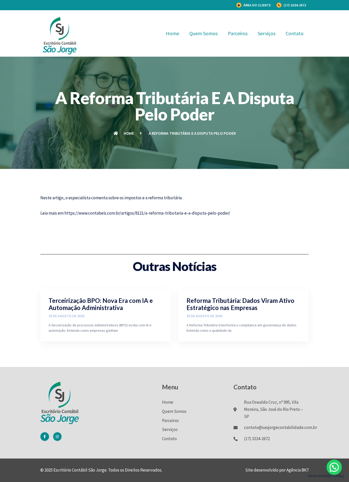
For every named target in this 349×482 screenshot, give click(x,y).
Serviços (266, 33)
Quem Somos (203, 33)
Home (172, 33)
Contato (295, 33)
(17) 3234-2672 (295, 5)
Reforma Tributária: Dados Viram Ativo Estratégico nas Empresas (240, 304)
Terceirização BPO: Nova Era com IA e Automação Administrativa (101, 304)
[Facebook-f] (44, 436)
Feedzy (338, 475)
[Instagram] (57, 436)
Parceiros (238, 33)
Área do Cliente (257, 5)
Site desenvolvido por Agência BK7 (277, 470)
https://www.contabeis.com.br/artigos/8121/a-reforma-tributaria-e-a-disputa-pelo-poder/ (147, 213)
